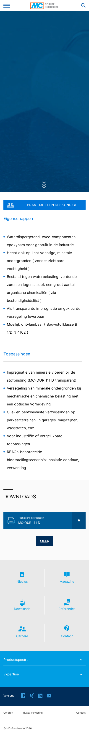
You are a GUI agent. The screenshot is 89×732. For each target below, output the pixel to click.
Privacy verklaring (32, 713)
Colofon (8, 713)
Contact (81, 713)
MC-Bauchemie (44, 5)
